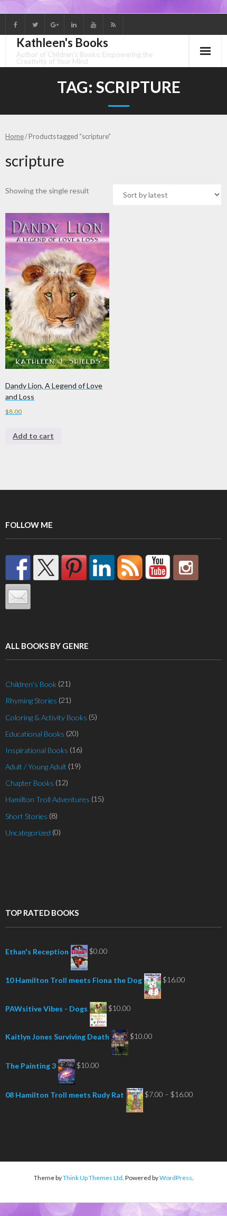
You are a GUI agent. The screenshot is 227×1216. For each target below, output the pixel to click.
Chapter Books (29, 782)
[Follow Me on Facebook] (18, 567)
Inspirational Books (36, 750)
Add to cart (33, 435)
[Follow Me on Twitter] (46, 567)
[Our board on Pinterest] (74, 567)
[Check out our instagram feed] (185, 567)
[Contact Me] (18, 596)
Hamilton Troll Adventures (47, 799)
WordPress (175, 1178)
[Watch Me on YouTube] (158, 567)
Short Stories (26, 816)
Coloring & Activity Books (46, 717)
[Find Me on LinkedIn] (102, 567)
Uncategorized (28, 832)
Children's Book (30, 684)
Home (14, 136)
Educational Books (34, 733)
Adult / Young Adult (36, 766)
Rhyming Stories (31, 700)
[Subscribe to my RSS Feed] (130, 567)
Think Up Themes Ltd (92, 1178)
